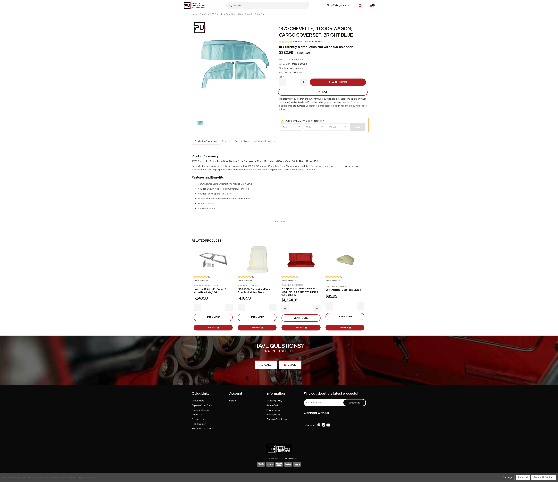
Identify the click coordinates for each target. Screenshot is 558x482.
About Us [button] (197, 414)
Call (267, 364)
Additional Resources (264, 141)
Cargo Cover (299, 64)
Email (292, 364)
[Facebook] (319, 425)
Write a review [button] (315, 41)
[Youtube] (328, 425)
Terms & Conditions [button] (277, 419)
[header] (549, 463)
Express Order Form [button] (202, 405)
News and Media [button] (200, 409)
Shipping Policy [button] (274, 400)
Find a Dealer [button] (198, 423)
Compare (212, 327)
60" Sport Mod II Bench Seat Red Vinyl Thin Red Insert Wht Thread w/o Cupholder (299, 292)
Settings (507, 477)
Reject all (523, 477)
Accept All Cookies (544, 477)
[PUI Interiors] (199, 27)
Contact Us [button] (198, 419)
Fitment (226, 141)
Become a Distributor (203, 428)
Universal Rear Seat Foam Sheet (343, 289)
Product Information (205, 141)
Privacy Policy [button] (273, 414)
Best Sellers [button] (198, 400)
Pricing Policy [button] (273, 409)
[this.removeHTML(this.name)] (213, 260)
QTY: (281, 76)
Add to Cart (339, 82)
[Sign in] (360, 5)
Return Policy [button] (273, 405)
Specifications (242, 141)
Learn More (213, 317)
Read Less (279, 220)
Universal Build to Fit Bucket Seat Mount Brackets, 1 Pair (212, 291)
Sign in (232, 400)
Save (325, 92)
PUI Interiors (295, 68)
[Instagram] (323, 425)
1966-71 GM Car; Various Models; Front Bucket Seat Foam (255, 291)
